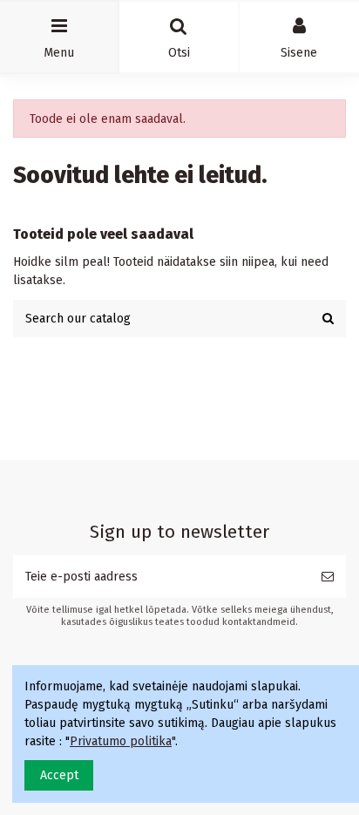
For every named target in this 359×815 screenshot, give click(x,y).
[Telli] (327, 576)
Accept (59, 775)
